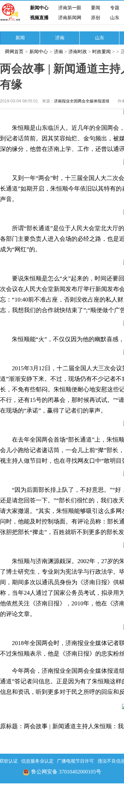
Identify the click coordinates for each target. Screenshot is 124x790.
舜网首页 (14, 51)
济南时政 (77, 51)
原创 (95, 17)
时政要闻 (102, 51)
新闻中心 (39, 7)
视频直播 (39, 17)
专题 (114, 7)
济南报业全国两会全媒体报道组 (81, 101)
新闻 (20, 37)
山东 (114, 17)
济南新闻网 (69, 17)
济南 (59, 37)
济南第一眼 (69, 7)
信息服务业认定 (37, 761)
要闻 (95, 7)
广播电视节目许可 (75, 761)
